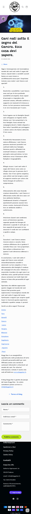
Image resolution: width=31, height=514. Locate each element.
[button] (4, 7)
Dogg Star (18, 513)
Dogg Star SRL (8, 465)
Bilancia (4, 332)
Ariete (3, 310)
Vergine (4, 329)
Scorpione (5, 336)
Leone (4, 325)
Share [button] (5, 64)
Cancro (3, 321)
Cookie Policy (8, 454)
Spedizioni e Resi (9, 447)
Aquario (5, 348)
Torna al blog (16, 394)
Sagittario (5, 340)
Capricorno (5, 344)
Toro (3, 313)
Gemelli (4, 317)
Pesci (3, 351)
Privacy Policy (8, 451)
